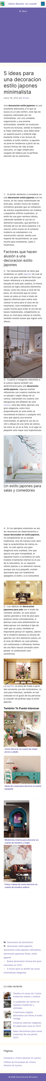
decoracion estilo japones (19, 946)
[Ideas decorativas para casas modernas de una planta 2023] (7, 1034)
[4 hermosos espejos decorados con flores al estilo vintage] (7, 1015)
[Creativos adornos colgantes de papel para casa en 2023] (7, 1025)
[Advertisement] (23, 39)
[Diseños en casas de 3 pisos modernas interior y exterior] (7, 996)
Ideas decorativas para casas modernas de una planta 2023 (27, 1034)
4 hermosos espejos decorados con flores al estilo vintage (27, 1015)
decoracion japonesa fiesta (17, 953)
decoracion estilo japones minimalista (22, 950)
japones (27, 274)
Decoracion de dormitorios (20, 942)
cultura (7, 405)
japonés (10, 686)
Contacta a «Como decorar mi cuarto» (22, 1058)
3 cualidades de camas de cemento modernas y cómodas (26, 1005)
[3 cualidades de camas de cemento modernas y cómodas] (7, 1004)
